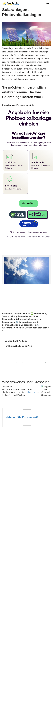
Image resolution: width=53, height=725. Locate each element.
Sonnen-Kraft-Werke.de (16, 340)
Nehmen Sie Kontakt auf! (22, 417)
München (31, 392)
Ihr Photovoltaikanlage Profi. (19, 345)
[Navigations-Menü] (45, 289)
